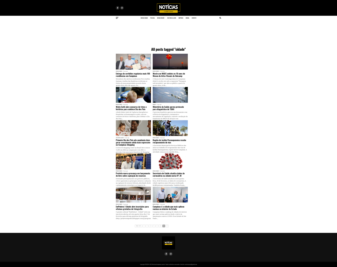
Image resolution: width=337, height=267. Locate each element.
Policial (152, 18)
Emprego (181, 18)
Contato (194, 18)
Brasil (187, 18)
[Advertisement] (168, 33)
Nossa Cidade (144, 18)
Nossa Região (160, 18)
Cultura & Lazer (171, 18)
